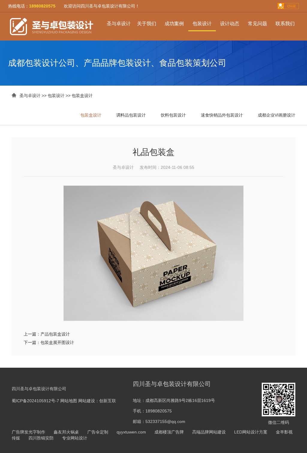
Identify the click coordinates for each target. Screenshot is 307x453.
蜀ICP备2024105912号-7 (35, 400)
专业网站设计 (74, 438)
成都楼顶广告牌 (169, 432)
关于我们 (146, 23)
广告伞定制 (97, 432)
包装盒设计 (82, 95)
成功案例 (174, 23)
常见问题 (257, 23)
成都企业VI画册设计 (276, 115)
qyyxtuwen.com (131, 432)
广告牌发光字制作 (28, 432)
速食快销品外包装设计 (222, 115)
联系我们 (285, 23)
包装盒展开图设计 (57, 342)
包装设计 (202, 23)
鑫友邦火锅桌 (66, 432)
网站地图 (68, 400)
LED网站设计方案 (250, 432)
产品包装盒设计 (55, 334)
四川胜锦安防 (41, 438)
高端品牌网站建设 (209, 432)
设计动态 (229, 23)
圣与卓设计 (119, 23)
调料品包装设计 (131, 115)
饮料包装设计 (173, 115)
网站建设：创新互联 (97, 400)
